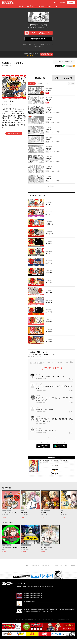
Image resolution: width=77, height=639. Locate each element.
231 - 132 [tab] (32, 83)
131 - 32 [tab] (40, 83)
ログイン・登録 (59, 2)
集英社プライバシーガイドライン (32, 586)
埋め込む (70, 66)
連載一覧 (21, 6)
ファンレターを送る (13, 133)
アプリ (34, 6)
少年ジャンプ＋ (8, 2)
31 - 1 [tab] (48, 83)
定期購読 (71, 2)
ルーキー (50, 6)
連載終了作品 (58, 565)
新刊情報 (41, 6)
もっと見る (51, 186)
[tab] (40, 78)
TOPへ (27, 565)
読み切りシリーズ (47, 565)
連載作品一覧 (35, 565)
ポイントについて (38, 46)
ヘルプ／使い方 (20, 583)
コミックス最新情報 (70, 565)
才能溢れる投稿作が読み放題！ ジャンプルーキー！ (38, 574)
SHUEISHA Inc (20, 619)
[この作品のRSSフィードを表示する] (74, 66)
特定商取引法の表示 (47, 586)
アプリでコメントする (52, 368)
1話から (72, 83)
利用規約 (18, 586)
